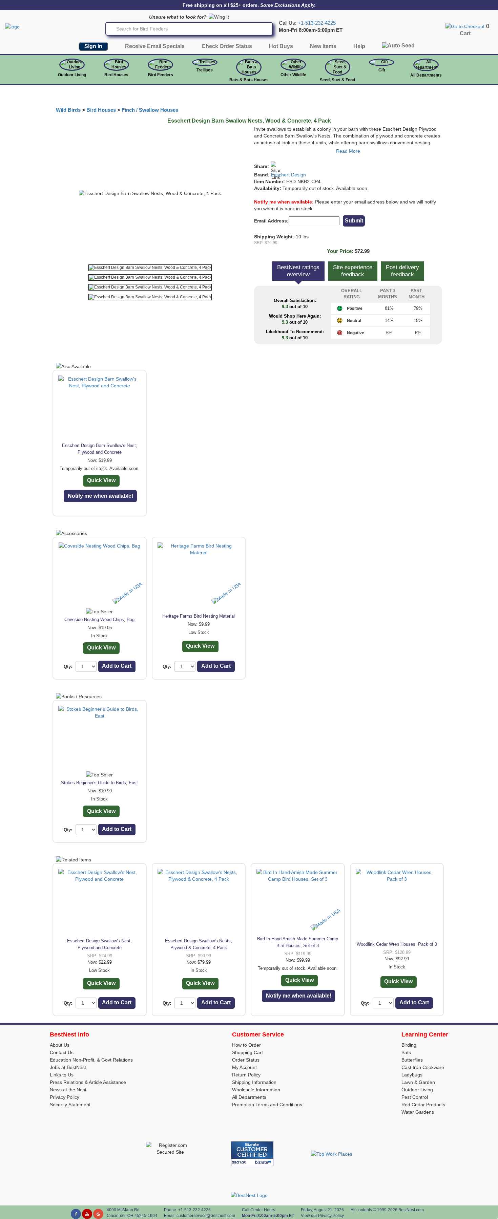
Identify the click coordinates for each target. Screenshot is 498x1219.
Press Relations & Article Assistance (88, 1082)
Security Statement (70, 1104)
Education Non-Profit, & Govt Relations (91, 1060)
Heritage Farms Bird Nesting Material (198, 616)
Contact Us (62, 1052)
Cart (465, 33)
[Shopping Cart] (464, 26)
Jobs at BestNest (68, 1067)
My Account (244, 1067)
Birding (408, 1045)
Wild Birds (68, 110)
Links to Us (62, 1074)
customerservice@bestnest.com (206, 1215)
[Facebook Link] (76, 1214)
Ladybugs (411, 1074)
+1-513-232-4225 (317, 23)
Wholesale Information (256, 1089)
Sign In (93, 46)
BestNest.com (411, 1209)
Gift (381, 70)
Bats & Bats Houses (249, 80)
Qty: (68, 666)
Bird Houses (116, 74)
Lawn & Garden (418, 1082)
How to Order (246, 1045)
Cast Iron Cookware (422, 1067)
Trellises (204, 70)
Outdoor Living (72, 74)
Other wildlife (293, 74)
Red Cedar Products (423, 1104)
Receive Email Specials (155, 46)
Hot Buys (281, 46)
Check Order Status (227, 46)
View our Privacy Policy (322, 1215)
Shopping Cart (247, 1052)
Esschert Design (288, 174)
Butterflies (412, 1060)
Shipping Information (254, 1082)
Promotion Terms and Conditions (267, 1104)
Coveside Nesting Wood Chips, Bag (99, 619)
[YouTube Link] (87, 1214)
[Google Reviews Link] (98, 1214)
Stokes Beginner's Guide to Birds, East (99, 782)
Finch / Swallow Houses (150, 110)
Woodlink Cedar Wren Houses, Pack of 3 (397, 944)
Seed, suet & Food (337, 80)
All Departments (426, 75)
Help (359, 46)
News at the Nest (68, 1089)
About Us (59, 1045)
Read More (348, 151)
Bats (406, 1052)
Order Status (246, 1060)
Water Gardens (417, 1112)
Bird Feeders (160, 74)
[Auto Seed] (398, 47)
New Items (323, 46)
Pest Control (414, 1097)
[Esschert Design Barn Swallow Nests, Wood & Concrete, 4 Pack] (150, 267)
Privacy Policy (64, 1097)
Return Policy (246, 1074)
